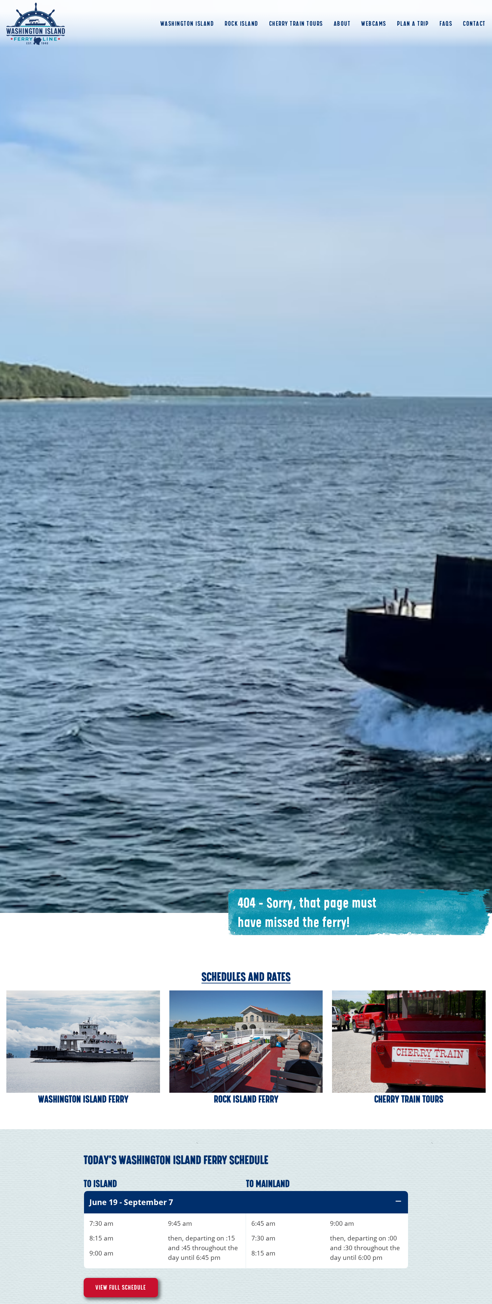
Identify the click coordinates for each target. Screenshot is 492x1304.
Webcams (373, 23)
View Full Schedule (120, 1287)
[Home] (35, 24)
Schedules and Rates (246, 976)
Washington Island (187, 23)
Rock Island (241, 23)
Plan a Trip (413, 23)
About (342, 23)
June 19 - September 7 (131, 1202)
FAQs (445, 23)
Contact (474, 23)
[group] (246, 1230)
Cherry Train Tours (296, 23)
